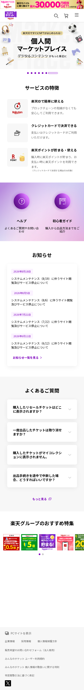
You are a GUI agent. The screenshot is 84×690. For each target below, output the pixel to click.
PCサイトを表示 (21, 633)
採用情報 (26, 641)
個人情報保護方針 (47, 641)
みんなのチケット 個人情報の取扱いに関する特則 (32, 667)
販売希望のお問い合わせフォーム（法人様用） (30, 650)
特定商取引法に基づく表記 (19, 675)
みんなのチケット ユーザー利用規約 (25, 658)
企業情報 (10, 641)
